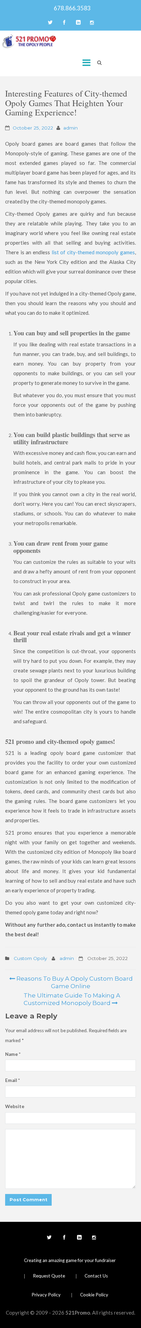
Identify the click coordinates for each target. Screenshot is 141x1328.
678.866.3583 (71, 8)
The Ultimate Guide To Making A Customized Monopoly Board (71, 999)
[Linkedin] (78, 23)
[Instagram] (92, 23)
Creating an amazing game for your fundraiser (70, 1260)
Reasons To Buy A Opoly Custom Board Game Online (74, 982)
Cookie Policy (94, 1294)
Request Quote (49, 1276)
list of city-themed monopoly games (93, 252)
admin (70, 128)
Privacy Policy (46, 1294)
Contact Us (96, 1276)
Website (14, 1106)
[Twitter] (49, 23)
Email (12, 1080)
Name (13, 1054)
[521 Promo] (29, 41)
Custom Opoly (30, 958)
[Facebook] (63, 23)
